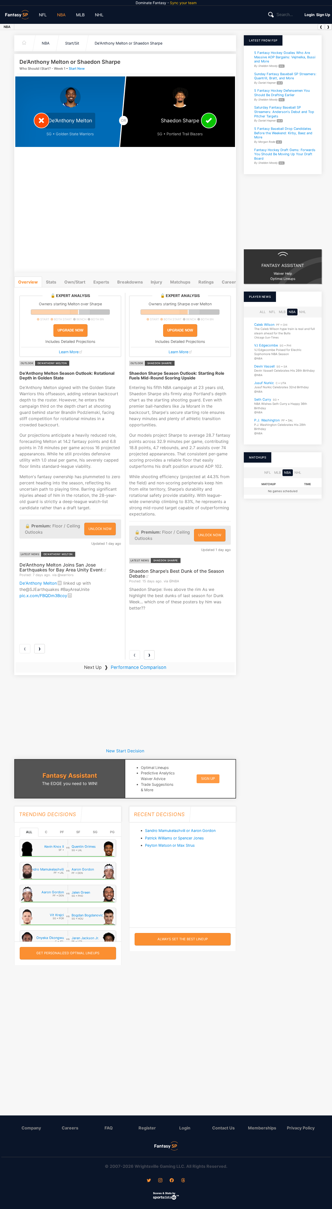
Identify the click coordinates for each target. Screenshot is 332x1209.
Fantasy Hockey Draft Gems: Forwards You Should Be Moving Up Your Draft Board (284, 154)
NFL (43, 14)
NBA (61, 14)
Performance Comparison (138, 667)
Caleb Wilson (264, 325)
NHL (99, 14)
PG (112, 832)
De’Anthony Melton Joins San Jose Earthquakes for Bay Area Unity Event (61, 567)
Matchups (180, 282)
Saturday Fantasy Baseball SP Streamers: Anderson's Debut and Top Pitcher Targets (284, 112)
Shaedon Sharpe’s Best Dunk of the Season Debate (176, 573)
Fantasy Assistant (70, 775)
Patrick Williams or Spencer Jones (174, 838)
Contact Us (223, 1127)
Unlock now (100, 529)
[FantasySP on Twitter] (149, 1181)
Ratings (206, 282)
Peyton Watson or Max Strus (170, 845)
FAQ (109, 1127)
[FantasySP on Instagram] (160, 1181)
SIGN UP (208, 779)
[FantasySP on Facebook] (172, 1181)
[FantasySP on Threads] (183, 1181)
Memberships (262, 1127)
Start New (77, 68)
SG (95, 832)
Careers (70, 1127)
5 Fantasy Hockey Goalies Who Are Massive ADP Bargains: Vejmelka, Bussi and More (284, 57)
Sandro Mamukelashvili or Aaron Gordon (180, 830)
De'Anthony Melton (38, 583)
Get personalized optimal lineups (67, 953)
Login (310, 14)
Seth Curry (262, 399)
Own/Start (74, 282)
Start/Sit (72, 43)
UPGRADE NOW (70, 330)
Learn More (69, 352)
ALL (29, 832)
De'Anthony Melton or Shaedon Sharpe (128, 43)
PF (62, 832)
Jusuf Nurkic (264, 383)
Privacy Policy (301, 1127)
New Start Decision (125, 750)
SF (78, 832)
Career (229, 282)
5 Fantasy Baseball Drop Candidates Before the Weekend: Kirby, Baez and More (283, 133)
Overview (28, 282)
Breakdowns (130, 282)
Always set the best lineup (182, 939)
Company (31, 1127)
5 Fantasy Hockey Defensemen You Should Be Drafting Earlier (282, 93)
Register (147, 1127)
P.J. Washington (267, 420)
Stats (51, 282)
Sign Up (323, 14)
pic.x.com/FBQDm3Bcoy (43, 595)
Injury (156, 282)
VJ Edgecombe (266, 345)
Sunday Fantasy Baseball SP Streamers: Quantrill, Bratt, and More (285, 76)
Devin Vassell (264, 366)
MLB (80, 14)
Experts (101, 282)
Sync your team (183, 3)
